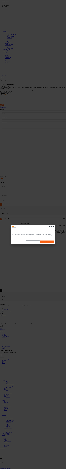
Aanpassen (32, 241)
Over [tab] (47, 229)
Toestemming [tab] (18, 229)
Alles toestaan (46, 241)
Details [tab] (33, 229)
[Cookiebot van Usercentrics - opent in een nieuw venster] (49, 226)
